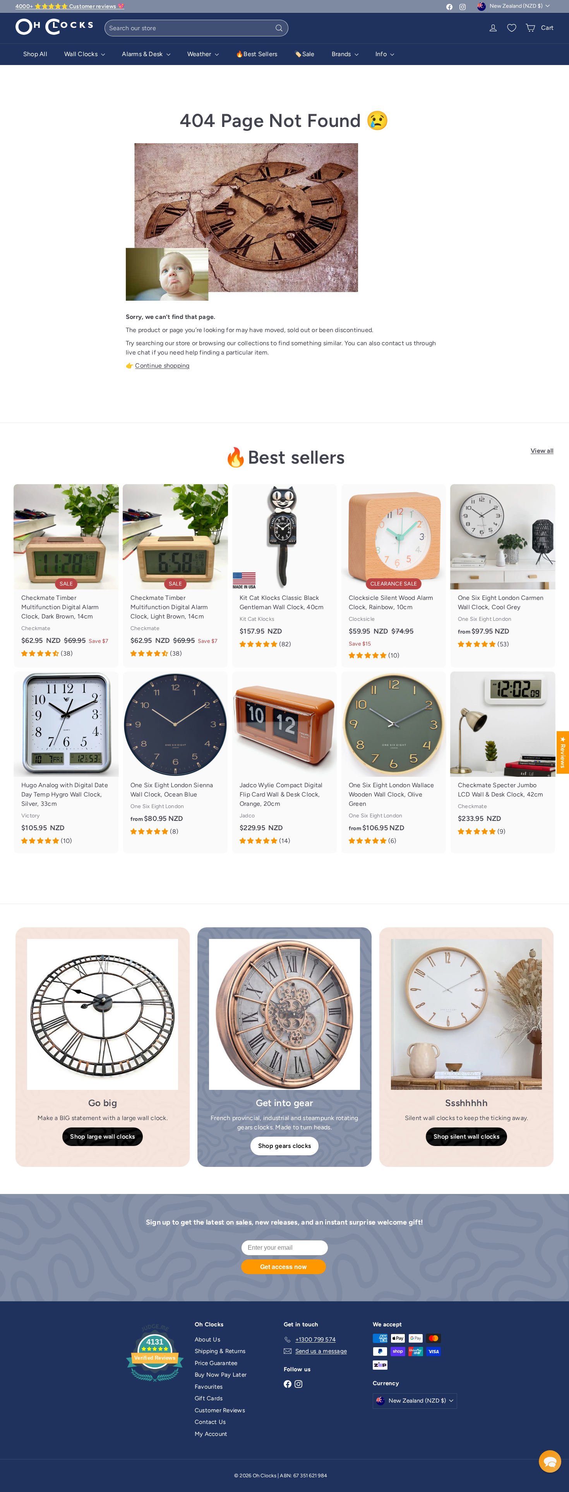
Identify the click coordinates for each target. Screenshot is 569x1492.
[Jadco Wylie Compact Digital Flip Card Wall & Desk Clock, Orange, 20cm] (284, 762)
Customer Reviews (220, 1410)
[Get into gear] (284, 1014)
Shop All (35, 54)
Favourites (209, 1386)
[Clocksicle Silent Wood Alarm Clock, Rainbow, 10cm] (393, 576)
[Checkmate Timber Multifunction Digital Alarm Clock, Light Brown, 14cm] (175, 575)
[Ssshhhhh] (466, 1014)
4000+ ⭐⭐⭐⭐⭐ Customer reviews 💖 (69, 6)
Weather (200, 54)
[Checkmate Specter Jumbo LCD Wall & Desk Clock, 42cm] (502, 757)
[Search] (279, 28)
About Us (207, 1339)
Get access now (283, 1266)
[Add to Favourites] (115, 490)
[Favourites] (511, 28)
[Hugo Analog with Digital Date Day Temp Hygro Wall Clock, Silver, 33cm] (66, 762)
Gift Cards (209, 1398)
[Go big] (102, 1014)
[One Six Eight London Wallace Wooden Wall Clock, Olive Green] (393, 762)
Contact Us (210, 1421)
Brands (342, 54)
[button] (550, 1461)
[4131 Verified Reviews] (155, 1383)
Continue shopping (162, 365)
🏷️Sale (304, 54)
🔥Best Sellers (256, 54)
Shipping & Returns (220, 1351)
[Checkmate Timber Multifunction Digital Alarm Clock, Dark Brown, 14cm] (66, 575)
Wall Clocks (81, 54)
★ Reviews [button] (563, 752)
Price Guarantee (216, 1363)
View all (542, 450)
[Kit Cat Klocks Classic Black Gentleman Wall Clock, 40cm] (284, 570)
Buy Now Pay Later (221, 1374)
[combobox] (196, 28)
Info (381, 54)
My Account (211, 1433)
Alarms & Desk (143, 54)
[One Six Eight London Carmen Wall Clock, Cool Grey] (502, 570)
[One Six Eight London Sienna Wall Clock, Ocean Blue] (175, 757)
